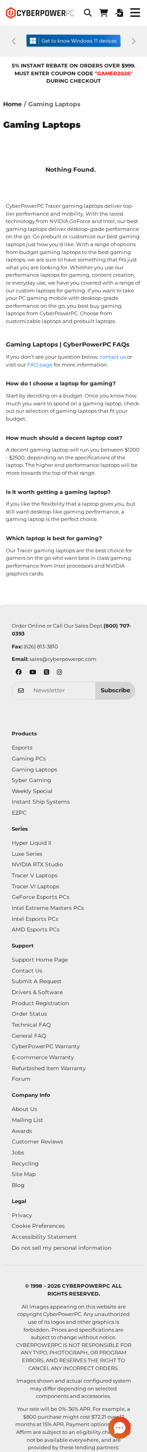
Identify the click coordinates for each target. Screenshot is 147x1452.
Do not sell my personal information (61, 1248)
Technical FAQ (31, 1025)
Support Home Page (40, 960)
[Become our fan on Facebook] (19, 672)
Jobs (18, 1152)
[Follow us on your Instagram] (59, 672)
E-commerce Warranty (43, 1057)
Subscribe (115, 690)
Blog (18, 1185)
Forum (21, 1079)
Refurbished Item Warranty (49, 1068)
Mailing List (27, 1120)
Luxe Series (27, 854)
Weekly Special (32, 791)
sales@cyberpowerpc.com (62, 659)
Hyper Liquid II (31, 843)
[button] (88, 13)
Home (12, 104)
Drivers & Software (37, 992)
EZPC (19, 812)
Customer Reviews (37, 1141)
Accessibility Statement (44, 1237)
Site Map (24, 1174)
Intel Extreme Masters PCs (48, 908)
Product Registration (40, 1003)
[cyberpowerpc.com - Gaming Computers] (40, 13)
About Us (24, 1109)
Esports (22, 747)
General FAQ (29, 1036)
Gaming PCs (29, 758)
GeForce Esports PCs (40, 897)
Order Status (29, 1014)
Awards (22, 1131)
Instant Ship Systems (41, 802)
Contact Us (27, 970)
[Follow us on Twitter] (46, 672)
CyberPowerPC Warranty (46, 1046)
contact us (113, 357)
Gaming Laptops (34, 769)
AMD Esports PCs (36, 929)
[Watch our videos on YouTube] (32, 672)
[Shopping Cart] (103, 13)
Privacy (22, 1215)
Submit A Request (37, 981)
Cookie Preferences (38, 1226)
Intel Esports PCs (35, 919)
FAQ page (40, 364)
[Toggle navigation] (135, 13)
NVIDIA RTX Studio (37, 864)
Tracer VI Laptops (35, 886)
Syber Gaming (31, 780)
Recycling (25, 1163)
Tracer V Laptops (35, 875)
